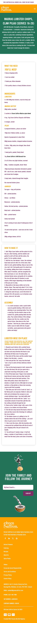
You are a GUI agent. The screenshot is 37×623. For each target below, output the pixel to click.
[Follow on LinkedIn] (9, 538)
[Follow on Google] (16, 538)
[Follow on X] (12, 538)
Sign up (28, 493)
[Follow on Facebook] (5, 538)
